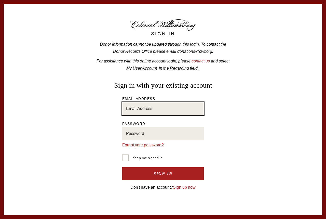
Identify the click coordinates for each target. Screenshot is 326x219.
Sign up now (184, 187)
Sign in (163, 173)
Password (133, 124)
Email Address (138, 99)
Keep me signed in (147, 158)
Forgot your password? (143, 145)
